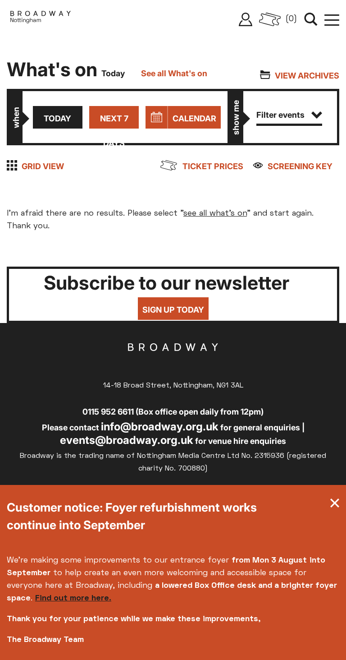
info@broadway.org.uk (160, 426)
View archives (307, 75)
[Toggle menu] (331, 19)
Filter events (280, 115)
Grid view (43, 166)
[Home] (40, 19)
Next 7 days (114, 121)
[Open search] (311, 19)
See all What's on (174, 73)
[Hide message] (334, 505)
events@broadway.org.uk (126, 440)
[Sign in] (245, 19)
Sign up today (173, 309)
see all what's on (215, 213)
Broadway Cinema (173, 361)
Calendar (194, 118)
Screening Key (300, 166)
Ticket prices (212, 166)
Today (57, 118)
